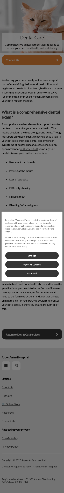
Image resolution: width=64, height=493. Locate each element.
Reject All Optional (32, 264)
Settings (32, 255)
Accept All (32, 273)
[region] (32, 246)
